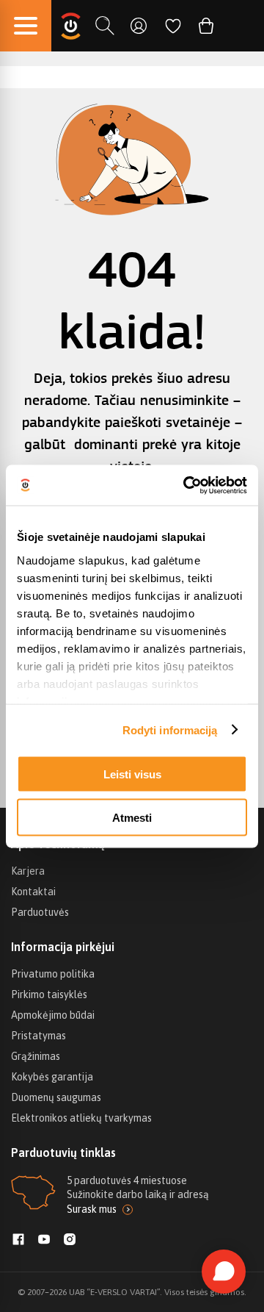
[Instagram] (69, 1241)
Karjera (28, 871)
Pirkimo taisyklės (49, 994)
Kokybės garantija (52, 1077)
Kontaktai (33, 891)
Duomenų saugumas (56, 1097)
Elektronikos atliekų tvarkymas (81, 1118)
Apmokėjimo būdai (53, 1015)
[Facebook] (18, 1241)
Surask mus (92, 1209)
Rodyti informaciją (170, 729)
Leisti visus (132, 774)
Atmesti (132, 817)
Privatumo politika (53, 974)
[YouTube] (44, 1241)
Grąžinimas (35, 1056)
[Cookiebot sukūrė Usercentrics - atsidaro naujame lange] (186, 485)
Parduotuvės (40, 912)
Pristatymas (38, 1036)
